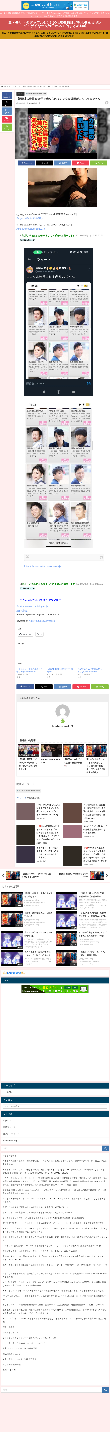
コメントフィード (11, 1134)
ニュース (20, 94)
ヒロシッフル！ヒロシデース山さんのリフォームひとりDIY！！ (31, 1338)
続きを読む (22, 610)
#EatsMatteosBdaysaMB (37, 94)
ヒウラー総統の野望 (12, 1364)
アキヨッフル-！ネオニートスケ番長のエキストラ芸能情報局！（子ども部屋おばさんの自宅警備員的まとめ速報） (54, 1291)
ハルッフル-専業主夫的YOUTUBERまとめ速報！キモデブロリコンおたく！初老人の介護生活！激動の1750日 (52, 1246)
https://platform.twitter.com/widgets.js (42, 566)
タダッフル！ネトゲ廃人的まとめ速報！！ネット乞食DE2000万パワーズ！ (36, 1207)
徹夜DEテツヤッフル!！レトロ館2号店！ (21, 1348)
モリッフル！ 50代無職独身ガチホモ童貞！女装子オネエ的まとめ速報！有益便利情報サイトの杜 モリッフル (54, 1305)
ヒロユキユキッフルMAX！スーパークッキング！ (25, 1343)
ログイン (7, 1121)
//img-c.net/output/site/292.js (30, 229)
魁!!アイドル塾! (9, 1370)
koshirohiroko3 (62, 726)
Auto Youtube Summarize (42, 621)
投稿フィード (9, 1127)
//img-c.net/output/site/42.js (29, 218)
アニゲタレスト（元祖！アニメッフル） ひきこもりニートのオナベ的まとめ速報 (40, 1251)
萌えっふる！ (9, 1327)
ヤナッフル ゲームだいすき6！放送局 (19, 1359)
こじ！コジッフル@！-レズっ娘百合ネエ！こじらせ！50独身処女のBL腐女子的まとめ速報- (44, 1218)
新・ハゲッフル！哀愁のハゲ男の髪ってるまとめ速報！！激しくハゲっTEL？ (37, 1212)
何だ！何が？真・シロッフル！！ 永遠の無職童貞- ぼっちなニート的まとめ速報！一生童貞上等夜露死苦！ (53, 1223)
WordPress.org (10, 1141)
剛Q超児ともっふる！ (12, 1354)
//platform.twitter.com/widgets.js (32, 606)
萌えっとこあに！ (11, 1332)
